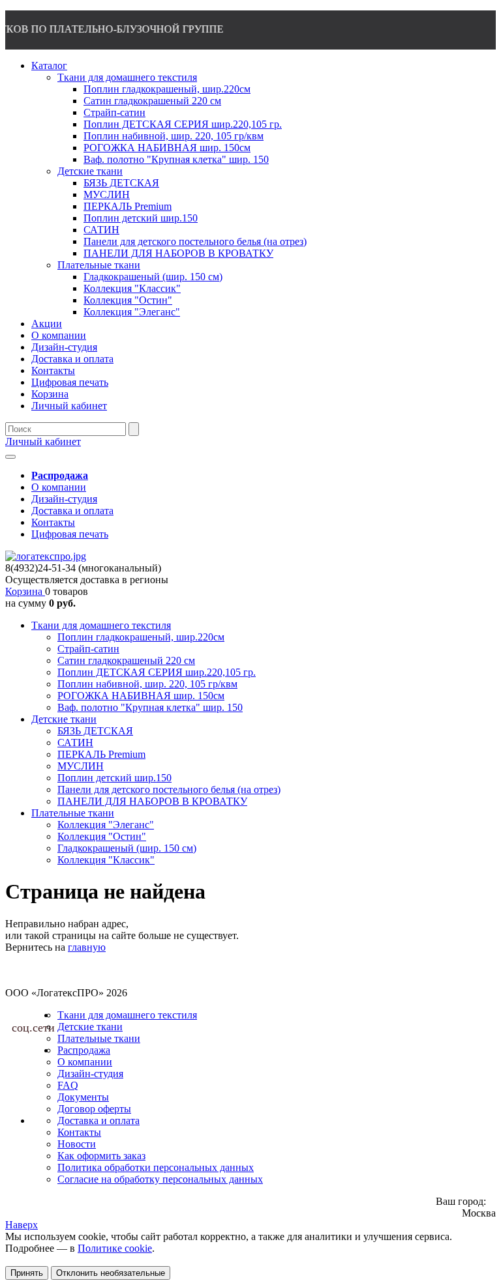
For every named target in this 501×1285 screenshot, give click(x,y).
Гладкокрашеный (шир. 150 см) (126, 848)
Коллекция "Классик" (106, 859)
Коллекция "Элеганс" (105, 824)
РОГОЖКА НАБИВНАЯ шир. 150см (140, 695)
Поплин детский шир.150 (114, 777)
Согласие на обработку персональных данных (160, 1179)
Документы (83, 1097)
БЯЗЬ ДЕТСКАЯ (95, 730)
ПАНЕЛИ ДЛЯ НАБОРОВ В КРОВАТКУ (152, 801)
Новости (76, 1143)
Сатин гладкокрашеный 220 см (126, 660)
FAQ (67, 1085)
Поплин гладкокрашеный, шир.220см (140, 636)
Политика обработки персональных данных (155, 1167)
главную (87, 947)
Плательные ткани (72, 812)
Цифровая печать (69, 534)
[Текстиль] (45, 556)
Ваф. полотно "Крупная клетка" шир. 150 (150, 707)
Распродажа (83, 1050)
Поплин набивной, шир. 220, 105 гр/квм (147, 683)
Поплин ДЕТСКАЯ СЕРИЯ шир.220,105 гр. (156, 672)
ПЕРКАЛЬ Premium (101, 754)
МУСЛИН (80, 766)
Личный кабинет (43, 441)
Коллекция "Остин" (101, 836)
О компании (58, 487)
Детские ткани (64, 719)
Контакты (53, 522)
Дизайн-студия (64, 498)
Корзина (25, 591)
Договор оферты (94, 1108)
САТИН (75, 742)
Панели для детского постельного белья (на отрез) (169, 789)
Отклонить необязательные (110, 1273)
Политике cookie (115, 1248)
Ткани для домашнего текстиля (101, 625)
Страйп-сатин (88, 648)
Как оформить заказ (101, 1155)
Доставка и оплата (72, 510)
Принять (26, 1273)
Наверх (21, 1224)
